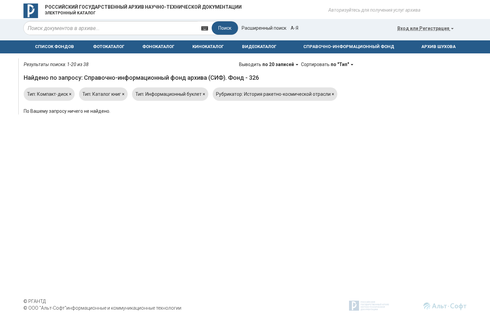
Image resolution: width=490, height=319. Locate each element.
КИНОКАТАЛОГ (208, 46)
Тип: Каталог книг (103, 94)
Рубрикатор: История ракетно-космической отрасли (275, 94)
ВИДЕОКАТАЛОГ (259, 46)
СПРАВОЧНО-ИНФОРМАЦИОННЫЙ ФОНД (348, 46)
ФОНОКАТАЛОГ (158, 46)
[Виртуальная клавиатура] (204, 27)
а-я (294, 28)
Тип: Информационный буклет (170, 94)
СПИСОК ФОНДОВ (54, 46)
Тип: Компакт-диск (49, 94)
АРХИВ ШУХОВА (438, 46)
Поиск (224, 28)
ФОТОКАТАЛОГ (108, 46)
